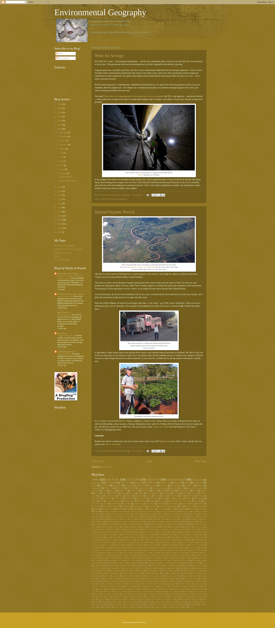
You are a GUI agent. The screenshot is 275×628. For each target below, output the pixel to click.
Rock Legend (150, 555)
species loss (190, 602)
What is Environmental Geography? (68, 249)
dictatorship (138, 578)
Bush (138, 519)
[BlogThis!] (155, 195)
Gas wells (160, 529)
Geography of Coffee (62, 253)
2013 (59, 212)
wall (110, 607)
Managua (141, 493)
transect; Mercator (158, 604)
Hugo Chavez (147, 534)
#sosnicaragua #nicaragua (134, 511)
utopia (202, 604)
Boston (104, 493)
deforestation (96, 506)
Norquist (112, 550)
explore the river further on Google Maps (140, 267)
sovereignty (181, 602)
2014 (59, 208)
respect (144, 599)
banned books (103, 571)
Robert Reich (140, 555)
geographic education (195, 488)
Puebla (191, 552)
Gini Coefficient (193, 529)
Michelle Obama (107, 545)
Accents (176, 511)
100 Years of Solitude (150, 511)
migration (117, 485)
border (157, 493)
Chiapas (157, 496)
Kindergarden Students (134, 537)
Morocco (184, 545)
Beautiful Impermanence (65, 335)
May (149, 542)
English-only (185, 524)
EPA (182, 496)
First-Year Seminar (153, 527)
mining (113, 594)
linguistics (101, 591)
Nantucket (107, 547)
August (63, 149)
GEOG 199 (108, 498)
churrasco (194, 573)
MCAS (119, 540)
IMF (154, 534)
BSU (162, 514)
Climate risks (110, 521)
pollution (113, 199)
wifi (155, 607)
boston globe (189, 571)
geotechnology (106, 586)
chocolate (185, 504)
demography (126, 506)
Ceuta (198, 519)
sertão (117, 602)
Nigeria (202, 547)
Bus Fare (132, 519)
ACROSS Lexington (165, 511)
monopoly (125, 594)
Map (190, 540)
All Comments (63, 58)
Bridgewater (139, 496)
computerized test (151, 576)
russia (190, 599)
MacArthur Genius (128, 540)
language (191, 589)
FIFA (123, 527)
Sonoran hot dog (131, 560)
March (62, 169)
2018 (59, 191)
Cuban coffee (160, 427)
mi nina (204, 591)
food (182, 488)
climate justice (144, 488)
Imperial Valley (169, 534)
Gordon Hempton (109, 532)
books (181, 571)
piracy (108, 596)
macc (127, 591)
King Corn (147, 537)
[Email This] (152, 195)
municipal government (137, 594)
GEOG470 (153, 479)
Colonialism (174, 496)
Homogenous (109, 534)
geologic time (96, 586)
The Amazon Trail (121, 563)
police (128, 596)
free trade (122, 584)
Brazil (187, 482)
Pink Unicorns (146, 552)
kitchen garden (176, 589)
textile (128, 604)
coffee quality (126, 576)
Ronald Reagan (161, 555)
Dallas (184, 521)
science (204, 599)
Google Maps (141, 498)
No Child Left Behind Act (99, 550)
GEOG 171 (123, 491)
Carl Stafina (183, 519)
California (155, 519)
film (181, 506)
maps (128, 509)
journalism (167, 589)
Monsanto (169, 545)
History (202, 532)
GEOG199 (153, 486)
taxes (107, 604)
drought (176, 493)
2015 (59, 204)
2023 (59, 117)
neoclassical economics (159, 594)
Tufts (143, 563)
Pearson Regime (114, 552)
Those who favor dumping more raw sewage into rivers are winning (133, 96)
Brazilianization (96, 519)
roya (178, 599)
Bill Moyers (183, 516)
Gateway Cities (170, 529)
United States (115, 504)
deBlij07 (201, 504)
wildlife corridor (177, 607)
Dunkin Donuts (109, 524)
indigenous (150, 589)
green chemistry (152, 586)
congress (161, 576)
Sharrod (169, 558)
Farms (143, 527)
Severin (162, 558)
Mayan (161, 542)
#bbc (103, 511)
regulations (122, 199)
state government (99, 604)
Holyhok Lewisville (97, 534)
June (62, 157)
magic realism (143, 591)
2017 (59, 195)
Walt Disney (186, 565)
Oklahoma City (175, 550)
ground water (163, 586)
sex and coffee (130, 602)
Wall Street (168, 565)
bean (120, 571)
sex (122, 602)
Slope (192, 558)
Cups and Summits (174, 521)
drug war (168, 578)
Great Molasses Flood (149, 532)
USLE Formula (195, 563)
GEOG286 (198, 482)
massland (179, 591)
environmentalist (144, 581)
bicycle (133, 571)
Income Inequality (181, 534)
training (148, 604)
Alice (194, 511)
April (105, 514)
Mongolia (161, 545)
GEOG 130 (108, 488)
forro (99, 584)
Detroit (123, 493)
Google (99, 532)
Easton (136, 524)
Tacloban (94, 563)
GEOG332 (111, 482)
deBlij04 (200, 486)
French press (188, 527)
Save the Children (113, 558)
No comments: (138, 195)
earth (180, 578)
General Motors (181, 529)
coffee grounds (98, 576)
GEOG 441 (104, 529)
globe (136, 586)
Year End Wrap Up (64, 354)
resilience (128, 599)
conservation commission (173, 576)
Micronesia (118, 545)
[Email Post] (148, 195)
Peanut (105, 552)
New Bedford (159, 547)
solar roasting (163, 602)
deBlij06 (99, 578)
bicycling (140, 571)
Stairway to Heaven (162, 560)
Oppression (186, 550)
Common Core (139, 521)
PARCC (194, 550)
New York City (181, 547)
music (195, 491)
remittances (120, 599)
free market (114, 584)
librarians (120, 509)
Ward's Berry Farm (97, 568)
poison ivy (121, 596)
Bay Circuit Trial (192, 514)
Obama (149, 493)
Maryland (110, 542)
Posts (60, 54)
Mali (176, 540)
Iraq (198, 534)
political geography (138, 596)
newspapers (189, 594)
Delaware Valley (98, 524)
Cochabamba (120, 521)
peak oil (143, 509)
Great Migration (136, 532)
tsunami (183, 604)
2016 (59, 199)
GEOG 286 (120, 488)
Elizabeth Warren (154, 524)
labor (184, 589)
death (114, 578)
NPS (100, 547)
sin (143, 602)
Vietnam (137, 565)
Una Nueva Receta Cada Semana (70, 294)
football (202, 581)
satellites (197, 599)
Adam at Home (185, 511)
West (106, 568)
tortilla (141, 604)
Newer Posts (98, 461)
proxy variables (173, 596)
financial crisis (193, 581)
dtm (175, 578)
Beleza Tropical (96, 516)
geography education (157, 584)
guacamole (172, 586)
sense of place (162, 509)
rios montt (164, 599)
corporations (186, 576)
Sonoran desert (119, 560)
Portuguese (163, 552)
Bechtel (202, 514)
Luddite (103, 540)
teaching (121, 604)
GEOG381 (112, 479)
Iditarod (160, 534)
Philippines (135, 552)
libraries (184, 493)
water (104, 491)
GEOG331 (164, 486)
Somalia (96, 560)
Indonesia (192, 534)
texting (135, 604)
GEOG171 (134, 491)
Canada (148, 496)
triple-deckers (175, 604)
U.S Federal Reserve (153, 563)
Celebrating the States (66, 352)
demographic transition (111, 506)
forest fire (189, 506)
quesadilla (196, 596)
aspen (195, 568)
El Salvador (143, 524)
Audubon (136, 514)
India (170, 498)
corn (192, 504)
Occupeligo (150, 550)
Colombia (129, 521)
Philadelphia (125, 552)
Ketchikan (115, 537)
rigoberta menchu (153, 599)
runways (184, 599)
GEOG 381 (165, 482)
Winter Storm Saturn (130, 568)
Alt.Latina (201, 511)
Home (149, 461)
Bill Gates (174, 516)
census (164, 573)
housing (117, 589)
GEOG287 (131, 488)
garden (139, 584)
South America (143, 560)
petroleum (101, 596)
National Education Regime (120, 547)
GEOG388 (133, 479)
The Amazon (110, 563)
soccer (172, 509)
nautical (148, 594)
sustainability (181, 509)
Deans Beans (202, 521)
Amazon (129, 496)
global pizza (128, 586)
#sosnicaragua (120, 511)
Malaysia (152, 540)
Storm (172, 560)
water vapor (128, 607)
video (105, 607)
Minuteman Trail (151, 545)
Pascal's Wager (96, 552)
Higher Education (192, 532)
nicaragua (95, 491)
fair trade (173, 488)
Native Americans (147, 547)
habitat (188, 586)
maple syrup (153, 591)
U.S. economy (177, 563)
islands (96, 509)
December (64, 132)
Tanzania (101, 563)
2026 (59, 104)
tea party (114, 604)
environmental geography (168, 506)
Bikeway (159, 516)
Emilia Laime (175, 524)
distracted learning (149, 578)
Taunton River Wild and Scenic (180, 501)
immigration (96, 488)
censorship (161, 504)
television (192, 509)
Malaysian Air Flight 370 (164, 540)
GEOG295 (145, 491)
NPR (101, 501)
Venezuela (127, 504)
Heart (183, 532)
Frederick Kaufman (176, 527)
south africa (172, 602)
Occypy (158, 550)
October (63, 141)
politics (203, 491)
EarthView (190, 496)
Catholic (191, 519)
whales (96, 511)
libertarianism (200, 589)
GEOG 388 (130, 498)
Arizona (113, 491)
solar (155, 602)
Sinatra (186, 558)
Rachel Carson (104, 555)
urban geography (193, 604)
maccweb (134, 591)
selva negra (104, 602)
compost (141, 576)
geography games (170, 584)
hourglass (109, 589)
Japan (93, 537)
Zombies (172, 568)
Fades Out (136, 527)
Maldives (188, 498)
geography (96, 482)
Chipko (96, 521)
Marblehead (197, 540)
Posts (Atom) (107, 467)
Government (153, 498)
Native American (135, 547)
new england (172, 594)
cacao (197, 571)
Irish (203, 534)
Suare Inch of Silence (183, 560)
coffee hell (107, 576)
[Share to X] (158, 195)
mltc (118, 594)
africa (162, 491)
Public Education (181, 552)
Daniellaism (62, 333)
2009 (59, 228)
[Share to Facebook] (161, 195)
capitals (117, 573)
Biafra (152, 516)
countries (195, 576)
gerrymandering (117, 586)
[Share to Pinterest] (163, 195)
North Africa (121, 550)
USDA (186, 563)
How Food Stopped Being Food (131, 534)
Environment (96, 498)
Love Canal (95, 540)
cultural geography (160, 488)
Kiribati (155, 537)
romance (171, 599)
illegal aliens (134, 589)
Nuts (128, 550)
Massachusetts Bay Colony (123, 542)
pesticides (193, 493)
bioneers (174, 571)
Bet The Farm (137, 516)
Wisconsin (142, 568)
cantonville (109, 573)
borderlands (141, 486)
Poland (155, 552)
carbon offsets (137, 573)
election (102, 581)
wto (186, 607)
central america (173, 504)
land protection (184, 491)
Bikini (166, 516)
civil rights (203, 573)
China (165, 496)
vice (100, 607)
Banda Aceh (181, 514)
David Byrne (192, 521)
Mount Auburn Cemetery (197, 545)
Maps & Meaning (63, 315)
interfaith (158, 589)
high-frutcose (197, 586)
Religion (152, 501)
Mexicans (201, 542)
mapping (161, 591)
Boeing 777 (192, 516)
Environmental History (197, 524)
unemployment (111, 496)
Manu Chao (183, 540)
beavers (126, 571)
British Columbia (114, 519)
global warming (201, 506)
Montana (177, 545)
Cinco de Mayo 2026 (64, 296)
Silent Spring (178, 558)
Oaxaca (142, 550)
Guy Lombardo (163, 532)
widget (150, 607)
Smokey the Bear (201, 558)
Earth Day (119, 524)
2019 (59, 187)
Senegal (144, 558)
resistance (136, 599)
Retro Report (130, 555)
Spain (152, 560)
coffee (95, 479)
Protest (171, 552)
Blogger (149, 622)
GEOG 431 (95, 529)
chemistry (178, 573)
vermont (94, 607)
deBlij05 (171, 491)
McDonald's (185, 542)
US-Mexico (189, 486)
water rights (202, 509)
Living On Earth (191, 537)
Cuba (165, 521)
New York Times (193, 547)
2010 (59, 224)
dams (93, 578)
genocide (146, 584)
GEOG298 (129, 486)
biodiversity (165, 571)
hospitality (101, 589)
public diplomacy (186, 596)
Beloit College (114, 516)
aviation (94, 571)
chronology (186, 573)
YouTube (165, 568)
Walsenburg (177, 565)
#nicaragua (110, 511)
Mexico (177, 482)
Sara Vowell (102, 558)
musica (138, 482)
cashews (157, 573)
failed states (175, 581)
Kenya (108, 537)
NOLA (94, 501)
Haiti (171, 532)
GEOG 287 (119, 498)
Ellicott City (164, 524)
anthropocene (138, 504)
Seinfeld (137, 558)
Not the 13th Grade (61, 260)
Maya (155, 542)
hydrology (125, 589)
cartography (166, 493)
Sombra (103, 560)
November (64, 136)
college (134, 576)
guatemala (181, 586)
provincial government (160, 596)
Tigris (130, 563)
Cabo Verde (146, 519)
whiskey (136, 607)
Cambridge (163, 519)
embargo (109, 581)
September (64, 145)
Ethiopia (131, 493)
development (128, 578)
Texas (94, 485)
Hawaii (163, 498)
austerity (201, 568)
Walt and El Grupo (198, 565)
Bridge (105, 519)
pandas (94, 596)
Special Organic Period (114, 211)
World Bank (150, 568)
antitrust (188, 568)
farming (184, 581)
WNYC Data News (156, 565)
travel (167, 604)
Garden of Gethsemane (148, 529)
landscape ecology (108, 509)
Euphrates (94, 527)
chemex (170, 573)
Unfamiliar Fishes (99, 565)
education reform (139, 506)
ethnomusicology (156, 581)
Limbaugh (173, 537)
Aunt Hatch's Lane (147, 514)
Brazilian (201, 516)
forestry (94, 584)
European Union (104, 527)
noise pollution (200, 594)
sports (204, 602)
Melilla (194, 542)
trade (101, 496)
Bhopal (146, 516)
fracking (106, 584)
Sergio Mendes (153, 558)
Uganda (204, 563)
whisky (143, 607)
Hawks (177, 532)
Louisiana (201, 537)
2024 (59, 113)
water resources (118, 607)
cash (151, 573)
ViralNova (145, 565)
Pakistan (201, 550)
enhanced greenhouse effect (128, 581)
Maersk (138, 540)
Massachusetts (176, 486)
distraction (160, 578)
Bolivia (96, 493)
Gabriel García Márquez (133, 529)
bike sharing (149, 571)
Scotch (123, 558)
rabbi (202, 596)
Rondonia (171, 555)
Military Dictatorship (137, 545)
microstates (105, 594)
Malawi (145, 540)
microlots (96, 594)
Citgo (102, 521)
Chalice (204, 519)
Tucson (137, 563)
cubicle (202, 576)
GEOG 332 (151, 482)
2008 (59, 232)
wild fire (161, 607)
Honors (118, 534)
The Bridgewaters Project (67, 274)
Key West (123, 537)
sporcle (198, 602)
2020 (59, 129)
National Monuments (113, 501)
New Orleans (141, 501)
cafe (203, 571)
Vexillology (129, 565)
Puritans (197, 552)
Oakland (135, 550)
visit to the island (112, 444)
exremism (167, 581)
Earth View (128, 524)
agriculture (181, 568)
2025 (59, 108)
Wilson (120, 568)
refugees (152, 509)
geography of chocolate (184, 584)
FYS (129, 527)
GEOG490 (121, 529)
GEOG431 (105, 199)
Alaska (121, 496)
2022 (59, 121)
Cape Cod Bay (173, 519)
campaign (94, 573)
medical (187, 591)
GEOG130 (197, 479)
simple (138, 602)
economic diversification (191, 578)
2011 (59, 220)
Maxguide (142, 542)
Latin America (164, 537)
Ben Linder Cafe (125, 516)
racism (93, 599)
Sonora (110, 560)
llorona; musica (119, 591)
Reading (113, 555)
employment (152, 506)
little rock (109, 591)
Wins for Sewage (109, 55)
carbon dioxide (126, 573)
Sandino (94, 558)
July (61, 153)
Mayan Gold (169, 542)
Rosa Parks (179, 555)
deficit (120, 578)
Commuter (149, 521)
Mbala (177, 542)
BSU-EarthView (63, 313)
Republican (121, 555)
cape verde (150, 504)
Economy (200, 496)
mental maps (195, 591)
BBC (156, 514)
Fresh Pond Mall (199, 527)
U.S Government (166, 563)
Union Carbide (111, 565)
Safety (195, 555)
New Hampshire (169, 547)
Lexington (178, 498)
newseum (181, 594)
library (93, 591)
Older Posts (200, 461)
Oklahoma (166, 550)
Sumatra (194, 560)
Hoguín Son (165, 441)
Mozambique (199, 498)
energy (116, 581)
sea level (96, 602)
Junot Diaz (100, 537)
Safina (155, 491)
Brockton (124, 519)
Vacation (120, 565)
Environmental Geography (100, 12)
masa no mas (171, 591)
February (63, 173)
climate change (176, 479)
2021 (59, 125)
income (142, 589)
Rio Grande (162, 501)
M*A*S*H (111, 540)
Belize (105, 516)
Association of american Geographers (120, 514)
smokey (149, 602)
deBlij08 (107, 578)
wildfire (168, 607)
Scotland (129, 558)
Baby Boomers (170, 514)
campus (102, 573)
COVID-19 (114, 493)
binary (158, 571)
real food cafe (102, 599)
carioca (145, 573)
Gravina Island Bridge (122, 532)
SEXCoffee (188, 555)
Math (135, 542)
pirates (114, 596)
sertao (111, 602)
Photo (140, 175)
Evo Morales (115, 527)
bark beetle (113, 571)
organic (135, 509)
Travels (57, 256)
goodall (142, 586)
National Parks (129, 501)
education (105, 485)
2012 (59, 216)
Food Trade (164, 527)
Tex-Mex (197, 501)
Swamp (202, 560)
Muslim (94, 547)
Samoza (202, 555)
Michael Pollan (96, 545)
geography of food (199, 584)
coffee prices (116, 576)
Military (126, 545)
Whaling (112, 568)
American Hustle (96, 514)
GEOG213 (113, 529)
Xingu (158, 568)
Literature (181, 537)
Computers (158, 521)
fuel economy (131, 584)
